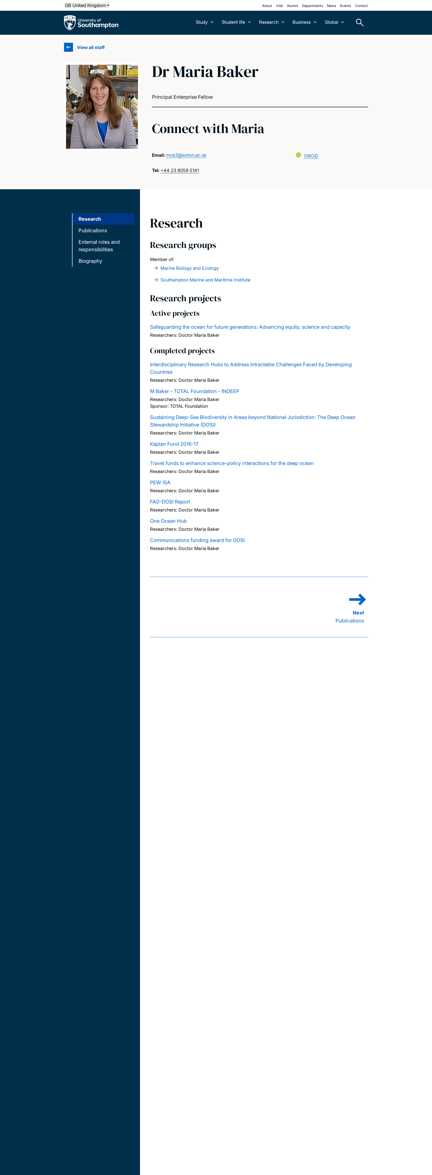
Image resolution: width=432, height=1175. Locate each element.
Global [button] (331, 22)
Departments (312, 6)
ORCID (311, 155)
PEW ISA (160, 483)
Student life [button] (233, 22)
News (331, 6)
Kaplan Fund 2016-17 (174, 444)
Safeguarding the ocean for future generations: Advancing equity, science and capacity (250, 327)
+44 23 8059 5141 (179, 170)
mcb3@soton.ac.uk (186, 155)
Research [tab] (89, 219)
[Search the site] (358, 23)
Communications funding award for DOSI (197, 540)
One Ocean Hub (168, 521)
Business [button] (301, 22)
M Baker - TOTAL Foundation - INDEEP (194, 391)
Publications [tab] (92, 231)
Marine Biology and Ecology (189, 268)
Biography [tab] (90, 261)
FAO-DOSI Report (170, 502)
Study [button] (202, 22)
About (267, 6)
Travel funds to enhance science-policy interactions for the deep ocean (232, 463)
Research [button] (268, 22)
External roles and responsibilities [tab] (99, 245)
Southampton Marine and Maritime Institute (205, 279)
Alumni (292, 6)
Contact (361, 6)
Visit (279, 6)
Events (345, 6)
